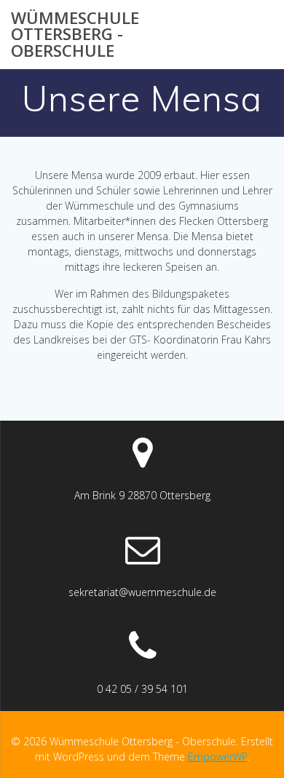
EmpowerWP (218, 756)
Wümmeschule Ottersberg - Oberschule (75, 34)
